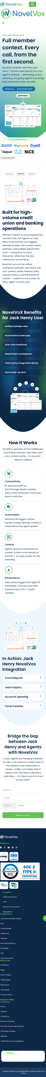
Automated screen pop (17, 335)
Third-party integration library (21, 363)
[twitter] (5, 847)
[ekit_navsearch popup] (45, 4)
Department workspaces (18, 353)
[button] (3, 23)
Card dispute (14, 678)
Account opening (16, 697)
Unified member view (16, 326)
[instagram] (16, 847)
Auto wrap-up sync (15, 372)
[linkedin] (12, 847)
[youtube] (9, 847)
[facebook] (1, 847)
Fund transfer (14, 706)
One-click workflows (16, 344)
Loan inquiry (13, 687)
